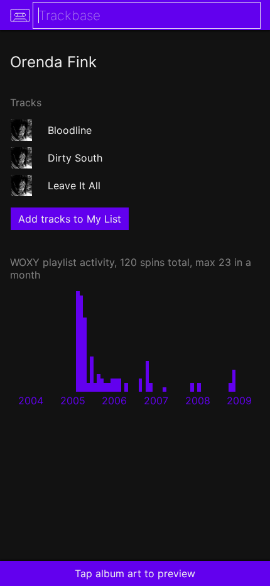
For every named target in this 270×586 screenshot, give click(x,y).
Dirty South (75, 158)
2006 (114, 400)
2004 (30, 400)
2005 (72, 400)
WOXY (25, 262)
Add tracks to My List (69, 219)
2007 (156, 400)
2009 (239, 400)
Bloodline (70, 130)
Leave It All (74, 185)
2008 (197, 400)
